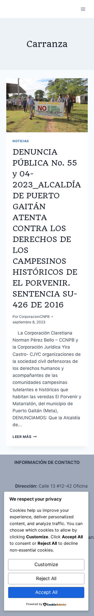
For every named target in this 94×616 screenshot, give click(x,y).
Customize (46, 564)
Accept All (46, 592)
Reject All (46, 578)
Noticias (21, 141)
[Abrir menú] (83, 9)
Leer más (25, 437)
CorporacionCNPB (34, 316)
